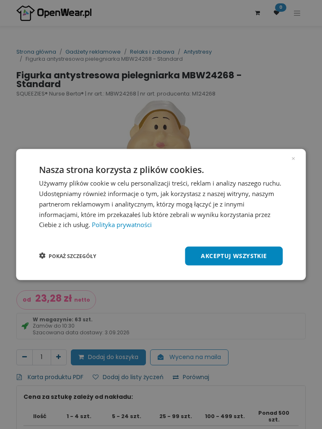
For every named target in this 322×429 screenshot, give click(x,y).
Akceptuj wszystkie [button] (234, 256)
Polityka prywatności (122, 224)
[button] (67, 256)
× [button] (293, 158)
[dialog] (161, 214)
